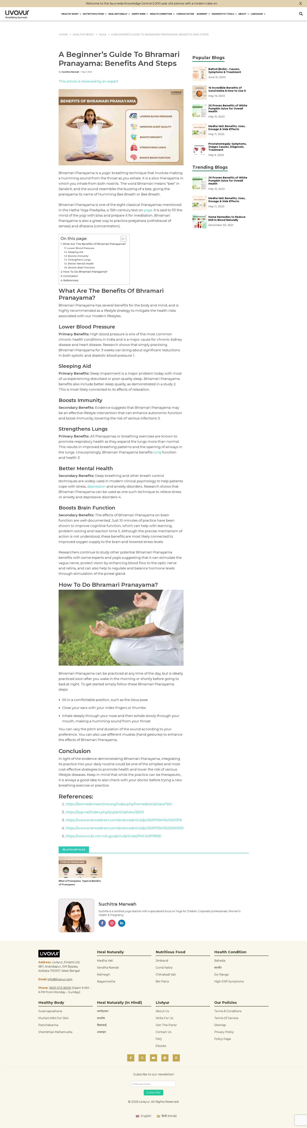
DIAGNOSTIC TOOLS (223, 14)
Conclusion (70, 276)
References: (71, 280)
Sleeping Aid (75, 252)
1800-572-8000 (60, 988)
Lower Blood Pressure (80, 248)
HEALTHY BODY (83, 34)
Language (257, 14)
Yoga (102, 34)
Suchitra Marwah (70, 72)
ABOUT (242, 14)
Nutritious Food (93, 14)
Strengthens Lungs (79, 259)
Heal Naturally (117, 14)
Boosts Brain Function (81, 267)
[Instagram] (142, 1057)
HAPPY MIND (139, 14)
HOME (63, 34)
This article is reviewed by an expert (88, 81)
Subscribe (153, 1092)
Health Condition (161, 14)
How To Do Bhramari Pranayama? (85, 271)
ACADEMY (202, 14)
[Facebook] (130, 1057)
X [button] (300, 3)
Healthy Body (70, 14)
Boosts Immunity (78, 255)
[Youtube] (153, 1057)
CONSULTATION (185, 14)
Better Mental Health (81, 263)
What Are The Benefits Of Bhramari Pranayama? (94, 244)
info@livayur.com (60, 979)
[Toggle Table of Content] (122, 239)
